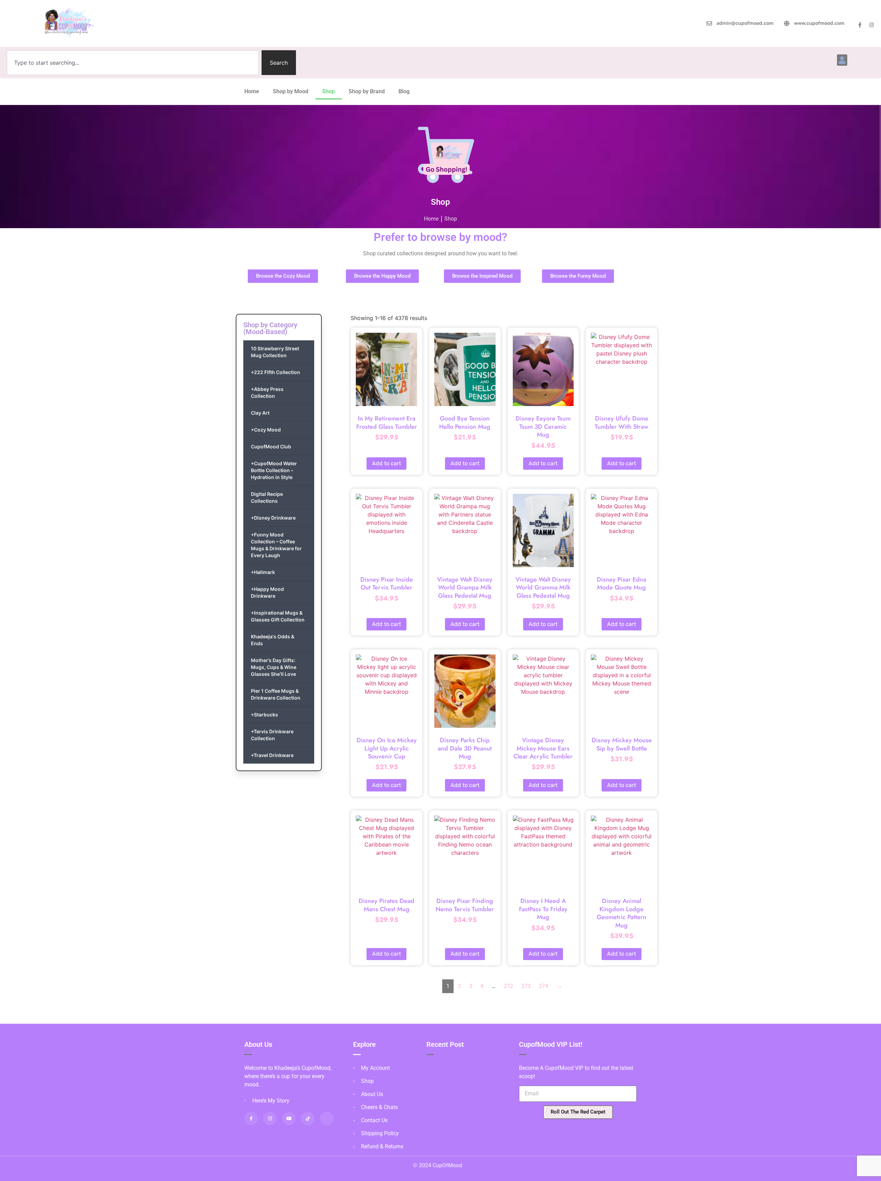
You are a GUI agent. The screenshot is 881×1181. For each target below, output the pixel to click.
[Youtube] (289, 1118)
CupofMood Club (271, 446)
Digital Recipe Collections (267, 497)
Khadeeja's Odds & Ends (272, 640)
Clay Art (260, 413)
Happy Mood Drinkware (267, 592)
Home (251, 91)
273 (526, 986)
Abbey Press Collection (267, 392)
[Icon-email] (326, 1118)
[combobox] (133, 62)
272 (508, 986)
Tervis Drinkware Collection (272, 734)
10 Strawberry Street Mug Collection (275, 351)
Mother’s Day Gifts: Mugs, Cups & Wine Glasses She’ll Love (273, 667)
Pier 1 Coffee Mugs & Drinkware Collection (275, 694)
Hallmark (263, 572)
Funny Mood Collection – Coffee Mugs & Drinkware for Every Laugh (276, 545)
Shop (328, 91)
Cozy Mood (266, 430)
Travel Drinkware (272, 755)
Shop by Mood (290, 91)
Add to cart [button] (386, 463)
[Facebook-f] (859, 25)
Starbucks (264, 714)
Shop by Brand (367, 91)
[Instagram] (871, 25)
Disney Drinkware (273, 518)
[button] (842, 60)
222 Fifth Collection (275, 372)
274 (543, 986)
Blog (404, 91)
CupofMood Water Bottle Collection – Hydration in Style (274, 470)
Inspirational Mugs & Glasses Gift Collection (278, 616)
